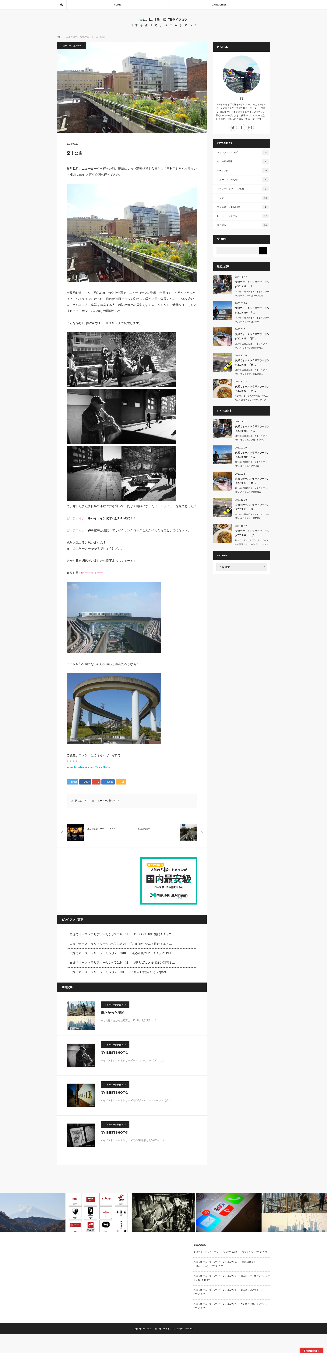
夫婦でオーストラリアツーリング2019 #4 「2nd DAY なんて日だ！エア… (120, 943)
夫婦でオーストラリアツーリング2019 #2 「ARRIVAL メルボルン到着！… (122, 962)
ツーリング (242, 170)
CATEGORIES (219, 4)
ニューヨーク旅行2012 (71, 45)
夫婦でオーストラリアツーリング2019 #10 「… (252, 310)
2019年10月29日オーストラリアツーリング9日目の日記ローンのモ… (252, 293)
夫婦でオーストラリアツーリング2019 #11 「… (252, 284)
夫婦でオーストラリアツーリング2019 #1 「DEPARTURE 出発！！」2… (121, 934)
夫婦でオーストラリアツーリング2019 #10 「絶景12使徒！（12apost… (119, 972)
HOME (117, 4)
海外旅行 (242, 225)
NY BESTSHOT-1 (114, 1052)
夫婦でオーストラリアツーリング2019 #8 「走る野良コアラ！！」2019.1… (121, 953)
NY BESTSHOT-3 (114, 1132)
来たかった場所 (113, 1013)
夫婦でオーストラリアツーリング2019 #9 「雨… (252, 336)
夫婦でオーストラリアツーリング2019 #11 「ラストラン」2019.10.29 (230, 1252)
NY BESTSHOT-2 (114, 1092)
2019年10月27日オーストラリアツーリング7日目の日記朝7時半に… (252, 346)
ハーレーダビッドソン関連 (241, 188)
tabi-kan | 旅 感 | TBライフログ (161, 1328)
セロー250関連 (241, 161)
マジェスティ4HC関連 (241, 207)
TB (84, 800)
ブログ (242, 198)
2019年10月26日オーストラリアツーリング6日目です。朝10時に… (252, 372)
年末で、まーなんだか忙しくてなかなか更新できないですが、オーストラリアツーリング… (251, 400)
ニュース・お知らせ (241, 179)
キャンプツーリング (242, 152)
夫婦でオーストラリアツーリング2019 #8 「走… (252, 362)
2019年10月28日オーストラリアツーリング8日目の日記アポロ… (252, 320)
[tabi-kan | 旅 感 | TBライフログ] (163, 19)
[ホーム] (61, 4)
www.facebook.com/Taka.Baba (88, 767)
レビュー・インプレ (242, 216)
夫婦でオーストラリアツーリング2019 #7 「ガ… (252, 388)
